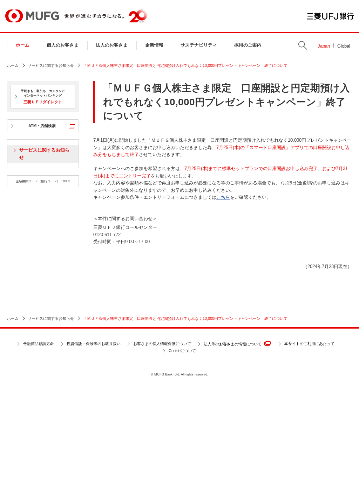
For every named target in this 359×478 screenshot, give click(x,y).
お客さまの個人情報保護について (162, 344)
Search (302, 45)
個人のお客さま (63, 45)
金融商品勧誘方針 (38, 344)
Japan (324, 46)
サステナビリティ (199, 45)
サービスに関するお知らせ (51, 65)
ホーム (22, 45)
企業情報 (154, 45)
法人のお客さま (112, 45)
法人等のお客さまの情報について (233, 344)
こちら (223, 197)
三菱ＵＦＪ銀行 (330, 16)
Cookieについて (182, 351)
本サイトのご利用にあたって (309, 344)
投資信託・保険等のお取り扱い (94, 344)
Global (343, 46)
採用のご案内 (248, 45)
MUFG (32, 15)
